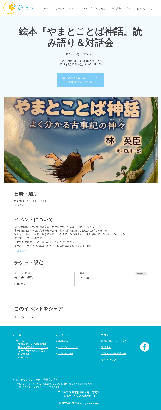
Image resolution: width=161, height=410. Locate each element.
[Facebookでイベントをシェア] (15, 317)
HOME (19, 335)
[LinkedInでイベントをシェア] (31, 317)
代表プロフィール (68, 347)
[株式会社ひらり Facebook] (144, 347)
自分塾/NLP (24, 354)
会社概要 (63, 341)
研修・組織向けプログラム (33, 347)
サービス (21, 340)
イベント (63, 335)
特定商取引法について (113, 341)
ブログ (105, 335)
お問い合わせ (65, 353)
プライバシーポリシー (113, 353)
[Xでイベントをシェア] (23, 317)
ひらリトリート (27, 357)
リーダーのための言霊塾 (32, 350)
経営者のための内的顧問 (32, 344)
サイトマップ (108, 359)
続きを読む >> (22, 251)
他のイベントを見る (80, 82)
